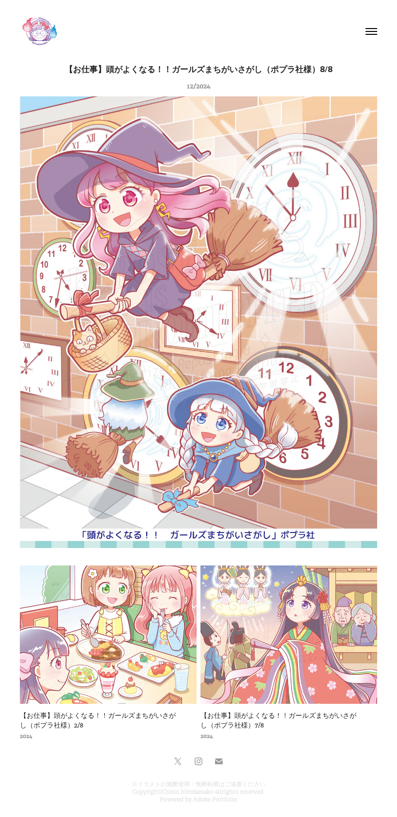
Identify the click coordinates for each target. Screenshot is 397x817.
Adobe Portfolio (215, 799)
